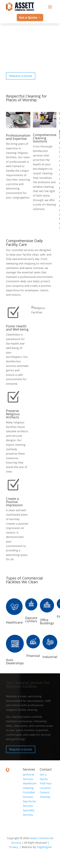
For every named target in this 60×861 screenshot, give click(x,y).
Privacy (13, 847)
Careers (44, 792)
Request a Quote (20, 76)
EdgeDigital (44, 847)
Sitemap (45, 797)
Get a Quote (28, 17)
